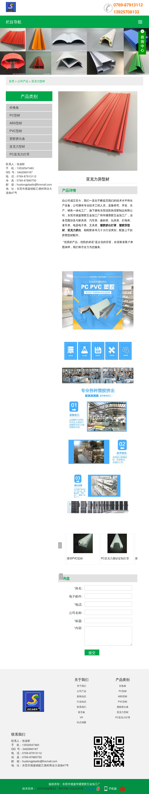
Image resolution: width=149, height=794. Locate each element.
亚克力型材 (38, 81)
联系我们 (81, 706)
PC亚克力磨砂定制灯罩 (115, 558)
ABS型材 (16, 123)
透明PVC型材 (75, 558)
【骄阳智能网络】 (47, 788)
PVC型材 (16, 131)
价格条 (14, 107)
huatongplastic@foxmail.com (34, 184)
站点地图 (81, 722)
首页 (11, 81)
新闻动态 (81, 696)
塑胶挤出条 (17, 138)
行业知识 (81, 701)
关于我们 (81, 685)
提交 (91, 652)
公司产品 (22, 81)
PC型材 (15, 115)
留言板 (81, 712)
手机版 (113, 788)
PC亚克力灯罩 (19, 154)
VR (81, 717)
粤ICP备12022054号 (70, 788)
